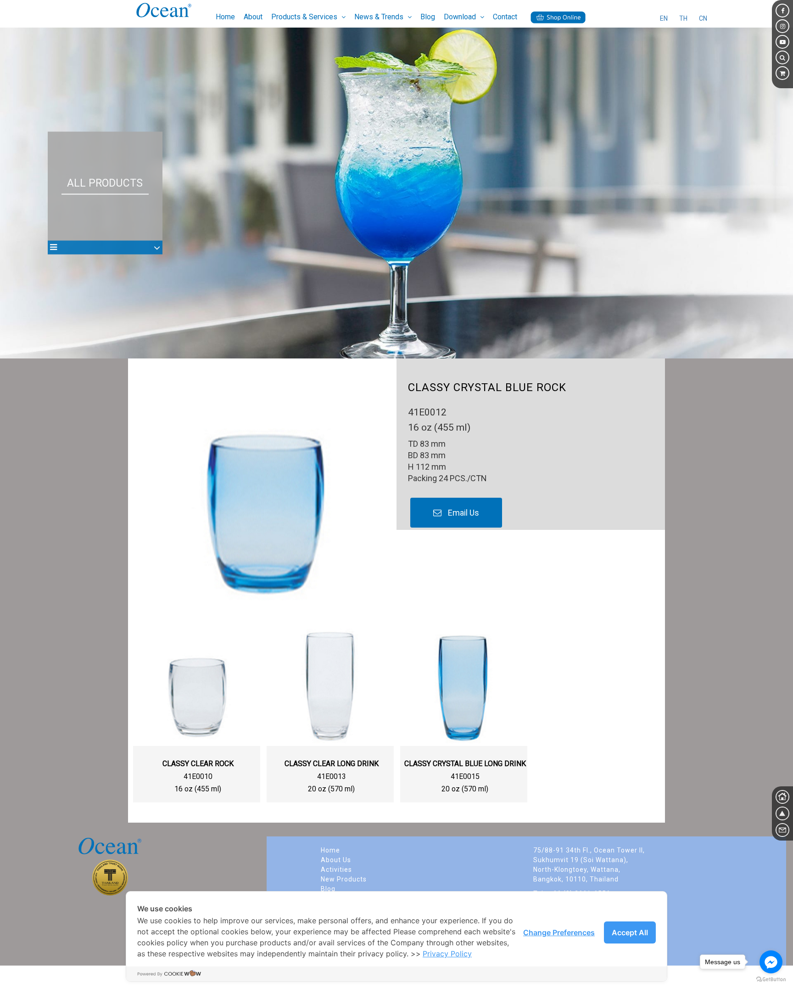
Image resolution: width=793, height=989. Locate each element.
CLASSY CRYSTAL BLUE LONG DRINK (465, 763)
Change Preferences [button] (559, 932)
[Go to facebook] (770, 961)
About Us (336, 860)
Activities (336, 869)
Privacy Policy (447, 953)
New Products (344, 879)
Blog (427, 16)
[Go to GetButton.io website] (771, 980)
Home (225, 16)
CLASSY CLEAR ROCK (198, 763)
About (253, 16)
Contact (505, 16)
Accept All (630, 932)
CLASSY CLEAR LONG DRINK (332, 763)
